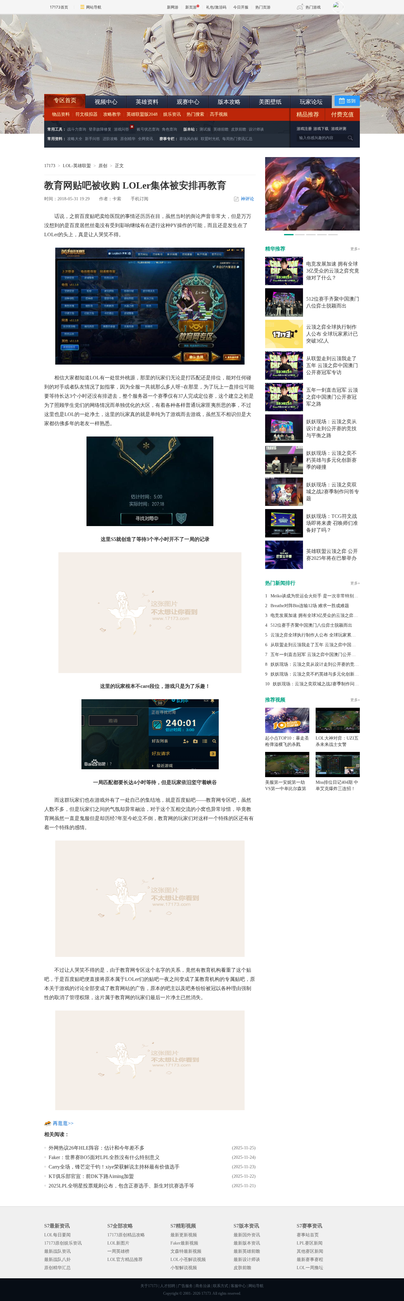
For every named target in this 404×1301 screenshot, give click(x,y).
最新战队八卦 (57, 1259)
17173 (49, 165)
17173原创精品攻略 (126, 1235)
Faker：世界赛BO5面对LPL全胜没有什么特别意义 (104, 1157)
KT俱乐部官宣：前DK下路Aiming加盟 (91, 1176)
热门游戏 (313, 7)
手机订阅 (139, 198)
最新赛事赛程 (310, 1259)
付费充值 (342, 114)
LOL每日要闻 (57, 1235)
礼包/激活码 (216, 7)
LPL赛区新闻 (310, 1243)
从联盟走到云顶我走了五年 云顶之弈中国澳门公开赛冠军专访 (332, 365)
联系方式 (220, 1286)
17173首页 (59, 7)
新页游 (191, 7)
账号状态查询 (148, 129)
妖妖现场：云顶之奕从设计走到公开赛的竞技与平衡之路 (331, 428)
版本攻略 (229, 102)
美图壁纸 (270, 102)
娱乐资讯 (172, 114)
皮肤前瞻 (238, 129)
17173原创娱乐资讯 (63, 1243)
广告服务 (185, 1286)
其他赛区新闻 (310, 1251)
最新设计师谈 (247, 1259)
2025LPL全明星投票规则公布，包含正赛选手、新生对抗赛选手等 (121, 1185)
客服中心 (238, 1286)
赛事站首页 (308, 1235)
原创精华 (127, 139)
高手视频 (219, 114)
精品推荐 (307, 114)
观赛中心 (188, 102)
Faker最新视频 (184, 1243)
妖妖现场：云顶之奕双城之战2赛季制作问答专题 (332, 491)
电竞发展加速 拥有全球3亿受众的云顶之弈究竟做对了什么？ (332, 270)
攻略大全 (74, 139)
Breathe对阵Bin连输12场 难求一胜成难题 (309, 605)
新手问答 (92, 139)
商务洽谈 (203, 1286)
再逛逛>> (63, 1123)
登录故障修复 (100, 129)
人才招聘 (167, 1286)
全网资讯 (145, 139)
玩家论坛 (311, 102)
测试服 (205, 129)
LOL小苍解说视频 (188, 1259)
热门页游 (262, 7)
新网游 (172, 7)
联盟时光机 (210, 139)
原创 (102, 165)
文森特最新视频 (185, 1251)
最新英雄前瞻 (247, 1251)
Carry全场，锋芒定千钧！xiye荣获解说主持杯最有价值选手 (114, 1166)
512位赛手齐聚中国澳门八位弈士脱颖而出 (311, 625)
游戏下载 (321, 128)
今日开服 (240, 7)
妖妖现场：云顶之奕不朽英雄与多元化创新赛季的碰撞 (331, 460)
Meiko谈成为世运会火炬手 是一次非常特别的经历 (318, 596)
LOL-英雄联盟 (77, 165)
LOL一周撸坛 (310, 1267)
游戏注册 (305, 128)
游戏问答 (121, 129)
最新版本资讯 (247, 1243)
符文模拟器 (86, 114)
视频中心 (106, 102)
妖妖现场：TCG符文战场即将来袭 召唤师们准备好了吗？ (332, 523)
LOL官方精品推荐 (125, 1259)
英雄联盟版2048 (142, 114)
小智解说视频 (183, 1267)
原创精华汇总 (57, 1267)
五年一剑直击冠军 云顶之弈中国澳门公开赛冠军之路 (332, 397)
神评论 (247, 198)
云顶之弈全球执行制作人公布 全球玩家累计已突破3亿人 (332, 333)
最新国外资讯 (247, 1235)
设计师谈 (256, 129)
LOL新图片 (118, 1243)
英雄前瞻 (221, 129)
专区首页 (65, 100)
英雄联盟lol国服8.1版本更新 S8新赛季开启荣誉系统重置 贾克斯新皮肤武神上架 (93, 79)
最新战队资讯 (57, 1251)
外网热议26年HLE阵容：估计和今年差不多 (97, 1148)
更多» (355, 249)
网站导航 (93, 7)
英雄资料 (147, 102)
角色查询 (169, 129)
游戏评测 (338, 128)
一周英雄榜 (118, 1251)
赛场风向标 (188, 139)
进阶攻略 (110, 139)
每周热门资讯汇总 (237, 139)
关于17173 (148, 1286)
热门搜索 (195, 114)
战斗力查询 (76, 129)
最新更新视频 (183, 1235)
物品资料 (61, 114)
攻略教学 (112, 114)
